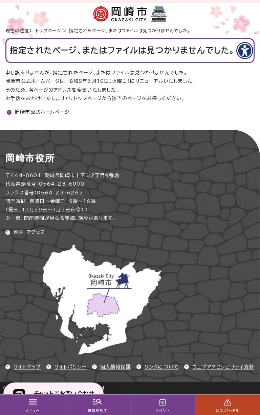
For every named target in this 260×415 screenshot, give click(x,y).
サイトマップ (27, 366)
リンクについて (162, 366)
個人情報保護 (115, 366)
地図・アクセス (29, 232)
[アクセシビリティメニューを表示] (244, 50)
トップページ (48, 31)
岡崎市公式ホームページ (42, 112)
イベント (163, 410)
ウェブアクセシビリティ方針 (223, 366)
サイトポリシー (70, 366)
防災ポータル (227, 410)
